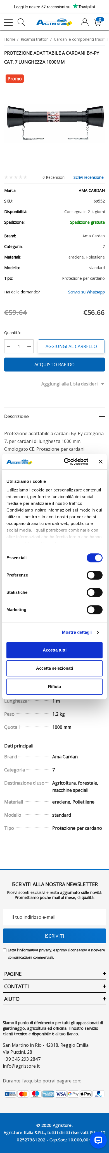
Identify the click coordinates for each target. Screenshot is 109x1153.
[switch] (95, 575)
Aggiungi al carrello (71, 346)
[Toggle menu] (8, 22)
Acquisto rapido (54, 364)
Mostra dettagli (77, 632)
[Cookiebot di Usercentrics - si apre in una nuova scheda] (66, 461)
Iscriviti (54, 936)
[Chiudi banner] (101, 462)
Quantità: (12, 332)
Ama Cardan (92, 190)
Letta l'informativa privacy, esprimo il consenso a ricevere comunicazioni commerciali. (56, 953)
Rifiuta (54, 686)
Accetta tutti (55, 650)
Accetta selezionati (54, 668)
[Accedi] (84, 22)
